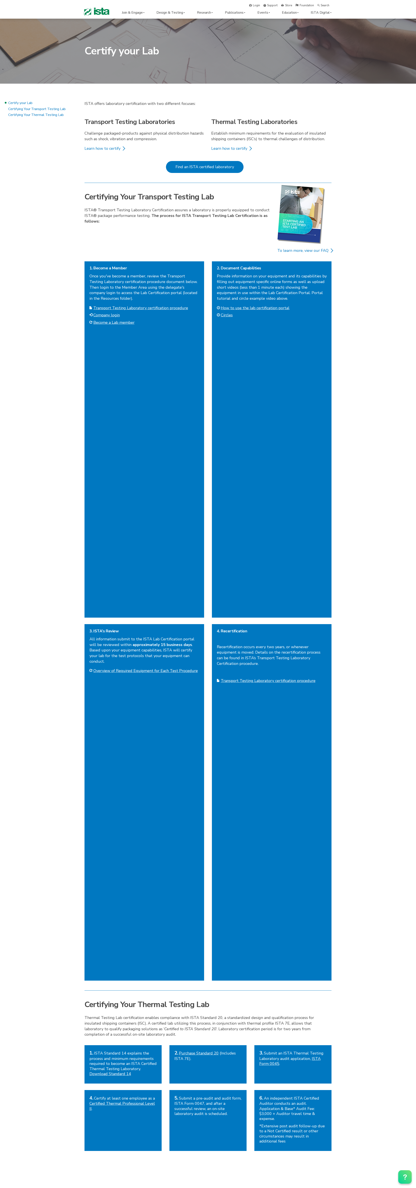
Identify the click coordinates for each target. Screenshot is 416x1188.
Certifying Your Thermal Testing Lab (36, 115)
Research (204, 12)
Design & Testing (169, 12)
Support (272, 5)
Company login (106, 315)
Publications (234, 12)
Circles (227, 315)
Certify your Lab (20, 103)
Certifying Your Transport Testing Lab (37, 109)
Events (262, 12)
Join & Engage (132, 12)
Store (288, 5)
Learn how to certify (102, 148)
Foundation (307, 5)
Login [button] (256, 5)
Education (289, 12)
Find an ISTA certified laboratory (205, 166)
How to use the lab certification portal (255, 308)
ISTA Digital (320, 12)
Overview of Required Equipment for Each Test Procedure (145, 670)
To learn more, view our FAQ (302, 250)
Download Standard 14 (110, 1073)
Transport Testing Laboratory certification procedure (140, 308)
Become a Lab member (114, 322)
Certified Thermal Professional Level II (122, 1106)
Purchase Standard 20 (199, 1053)
